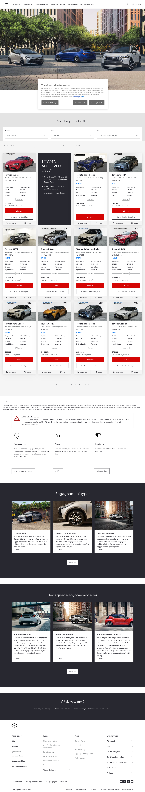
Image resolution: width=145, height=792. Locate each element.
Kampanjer (47, 764)
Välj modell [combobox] (11, 135)
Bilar (13, 741)
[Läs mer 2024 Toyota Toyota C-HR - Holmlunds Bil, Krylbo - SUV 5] (54, 311)
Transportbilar (17, 755)
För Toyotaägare (86, 4)
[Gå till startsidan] (6, 4)
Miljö (109, 746)
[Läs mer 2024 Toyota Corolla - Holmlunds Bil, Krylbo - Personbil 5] (125, 311)
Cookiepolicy (93, 789)
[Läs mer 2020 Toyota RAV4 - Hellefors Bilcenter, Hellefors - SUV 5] (54, 237)
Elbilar (62, 4)
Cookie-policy (77, 96)
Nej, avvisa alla (80, 103)
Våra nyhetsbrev (49, 770)
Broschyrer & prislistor (52, 760)
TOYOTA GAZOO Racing (117, 762)
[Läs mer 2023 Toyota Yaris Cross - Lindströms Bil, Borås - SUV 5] (90, 162)
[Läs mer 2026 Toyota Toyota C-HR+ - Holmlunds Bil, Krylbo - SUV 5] (125, 162)
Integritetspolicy (80, 789)
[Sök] (127, 4)
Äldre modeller (113, 767)
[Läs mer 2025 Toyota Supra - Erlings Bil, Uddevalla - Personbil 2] (19, 162)
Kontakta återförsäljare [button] (19, 217)
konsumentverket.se (29, 424)
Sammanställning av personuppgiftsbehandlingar (117, 789)
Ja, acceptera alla (96, 103)
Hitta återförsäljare (50, 740)
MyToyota (138, 4)
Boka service (81, 758)
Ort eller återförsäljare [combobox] (108, 135)
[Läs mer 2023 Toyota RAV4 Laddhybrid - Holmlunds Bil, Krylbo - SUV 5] (90, 237)
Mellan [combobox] (56, 135)
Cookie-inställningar (50, 103)
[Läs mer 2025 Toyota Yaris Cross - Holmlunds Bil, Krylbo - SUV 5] (90, 311)
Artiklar (110, 773)
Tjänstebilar (16, 751)
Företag (54, 4)
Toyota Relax (80, 740)
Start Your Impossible (115, 757)
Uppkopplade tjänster (84, 753)
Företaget (111, 741)
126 (84, 384)
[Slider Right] (34, 162)
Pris (52, 131)
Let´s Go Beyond (113, 751)
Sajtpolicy (68, 789)
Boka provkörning (50, 756)
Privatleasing (48, 752)
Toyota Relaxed (20, 456)
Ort (98, 131)
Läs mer (19, 211)
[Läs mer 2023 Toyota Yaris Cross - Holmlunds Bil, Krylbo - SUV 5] (19, 311)
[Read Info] (21, 206)
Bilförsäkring (80, 749)
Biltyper (15, 746)
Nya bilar (16, 4)
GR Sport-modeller (19, 766)
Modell (7, 131)
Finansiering (73, 4)
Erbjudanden (28, 4)
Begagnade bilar (42, 4)
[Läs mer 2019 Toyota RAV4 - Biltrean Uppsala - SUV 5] (19, 237)
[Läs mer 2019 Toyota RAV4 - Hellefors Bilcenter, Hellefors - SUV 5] (125, 237)
